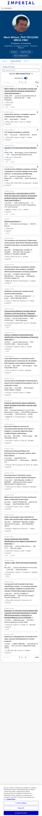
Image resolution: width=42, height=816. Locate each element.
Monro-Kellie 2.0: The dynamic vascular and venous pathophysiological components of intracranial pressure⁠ (20, 91)
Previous (6, 82)
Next (37, 82)
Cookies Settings (20, 803)
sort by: (12, 73)
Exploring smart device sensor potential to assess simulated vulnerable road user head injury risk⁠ (20, 405)
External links (26, 52)
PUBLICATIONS (15, 61)
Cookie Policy (11, 799)
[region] (21, 800)
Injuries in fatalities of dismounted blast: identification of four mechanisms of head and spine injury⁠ (21, 337)
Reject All (21, 808)
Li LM (8, 650)
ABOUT (4, 61)
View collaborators (21, 56)
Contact (14, 52)
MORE (26, 61)
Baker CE (9, 281)
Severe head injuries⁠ (12, 221)
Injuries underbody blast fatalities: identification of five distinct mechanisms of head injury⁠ (20, 541)
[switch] (21, 78)
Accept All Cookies (21, 813)
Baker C (9, 209)
